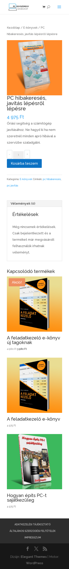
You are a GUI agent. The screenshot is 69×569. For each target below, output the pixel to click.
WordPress (34, 563)
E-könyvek (30, 27)
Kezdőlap (13, 27)
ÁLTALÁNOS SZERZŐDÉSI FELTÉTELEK (33, 531)
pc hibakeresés (52, 179)
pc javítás (12, 185)
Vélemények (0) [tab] (23, 203)
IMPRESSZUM (32, 537)
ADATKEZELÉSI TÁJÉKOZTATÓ (33, 524)
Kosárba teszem (24, 163)
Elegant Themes (34, 557)
